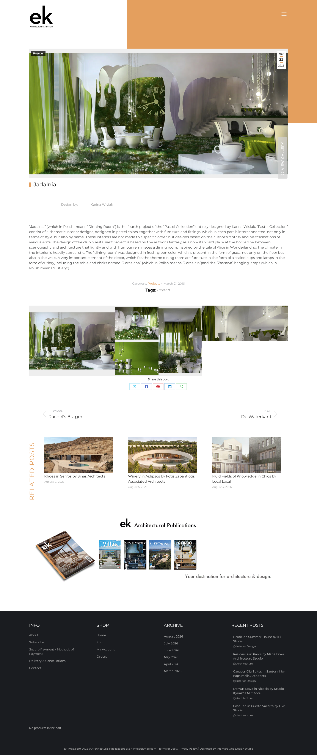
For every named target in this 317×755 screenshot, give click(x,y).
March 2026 (173, 671)
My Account (106, 649)
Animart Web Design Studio (235, 748)
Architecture (244, 663)
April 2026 (171, 664)
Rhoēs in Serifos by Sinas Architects (74, 476)
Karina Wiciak (102, 204)
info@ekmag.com (144, 748)
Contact (35, 668)
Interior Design (246, 646)
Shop (100, 642)
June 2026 (171, 650)
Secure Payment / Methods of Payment (51, 651)
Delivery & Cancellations (47, 661)
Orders (102, 656)
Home (101, 635)
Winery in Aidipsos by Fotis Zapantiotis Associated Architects (161, 479)
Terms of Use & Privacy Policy (178, 748)
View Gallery (283, 156)
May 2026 (171, 657)
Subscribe (36, 642)
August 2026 (173, 636)
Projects (38, 53)
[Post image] (78, 455)
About (33, 635)
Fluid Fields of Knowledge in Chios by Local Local (244, 479)
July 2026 (171, 643)
